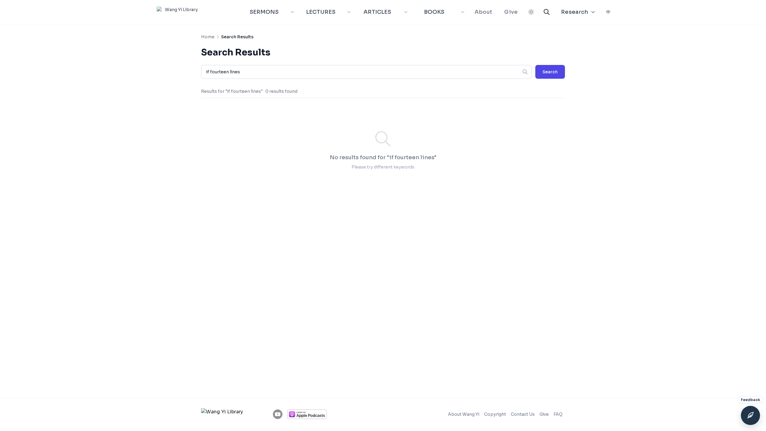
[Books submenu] (462, 12)
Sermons (264, 12)
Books (434, 12)
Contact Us (523, 414)
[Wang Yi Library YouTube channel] (277, 414)
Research (574, 12)
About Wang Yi (463, 414)
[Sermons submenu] (292, 12)
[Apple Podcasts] (307, 414)
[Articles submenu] (405, 12)
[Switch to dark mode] (531, 12)
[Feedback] (750, 415)
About (484, 12)
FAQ (558, 414)
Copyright (495, 414)
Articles (377, 12)
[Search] (547, 12)
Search (550, 72)
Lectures (320, 12)
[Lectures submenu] (348, 12)
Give (511, 12)
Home (208, 37)
